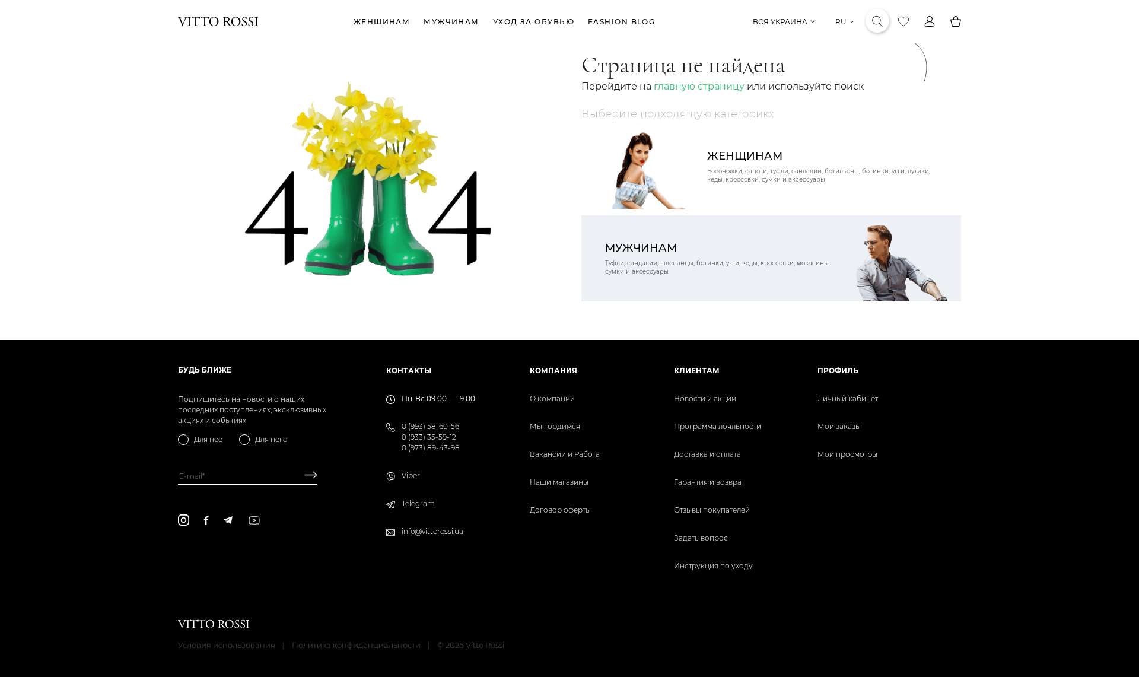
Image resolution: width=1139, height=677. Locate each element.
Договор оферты (560, 510)
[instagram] (183, 520)
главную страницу (699, 86)
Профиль (837, 370)
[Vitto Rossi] (218, 21)
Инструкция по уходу (713, 565)
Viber (411, 475)
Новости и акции (705, 398)
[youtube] (254, 520)
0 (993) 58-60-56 (430, 426)
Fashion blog (621, 21)
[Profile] (929, 21)
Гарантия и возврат (709, 482)
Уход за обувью (533, 21)
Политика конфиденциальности (356, 645)
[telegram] (228, 520)
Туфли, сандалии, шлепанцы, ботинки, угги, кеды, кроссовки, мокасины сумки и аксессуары (717, 258)
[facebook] (206, 520)
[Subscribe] (306, 476)
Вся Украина (780, 21)
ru (841, 21)
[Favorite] (903, 21)
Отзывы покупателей (712, 510)
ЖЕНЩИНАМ (382, 21)
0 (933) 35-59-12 (429, 437)
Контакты (408, 370)
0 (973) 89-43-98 (431, 447)
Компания (553, 370)
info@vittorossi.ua (432, 531)
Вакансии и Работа (565, 454)
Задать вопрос (701, 537)
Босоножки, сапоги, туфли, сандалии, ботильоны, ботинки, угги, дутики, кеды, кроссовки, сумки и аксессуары (818, 166)
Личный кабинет (847, 398)
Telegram (418, 503)
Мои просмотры (847, 454)
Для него (271, 439)
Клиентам (697, 370)
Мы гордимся (555, 426)
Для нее (208, 439)
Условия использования (226, 645)
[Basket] (955, 21)
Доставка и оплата (707, 454)
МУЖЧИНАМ (451, 21)
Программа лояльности (717, 426)
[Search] (877, 21)
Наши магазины (559, 482)
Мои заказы (839, 426)
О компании (552, 398)
